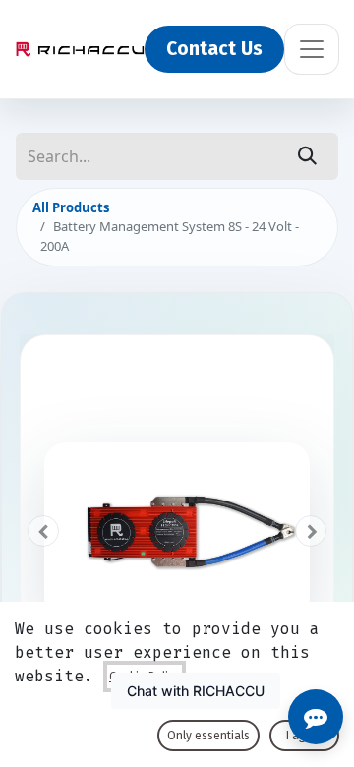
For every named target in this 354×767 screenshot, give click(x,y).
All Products (70, 207)
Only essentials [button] (208, 735)
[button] (43, 531)
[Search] (307, 156)
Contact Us (214, 48)
